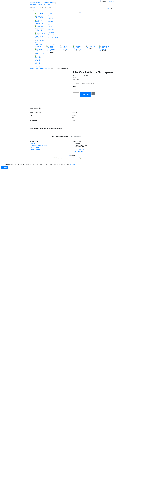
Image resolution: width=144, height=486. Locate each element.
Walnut (50, 24)
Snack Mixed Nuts (53, 37)
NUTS (41, 13)
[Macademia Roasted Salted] (100, 48)
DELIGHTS (38, 50)
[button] (72, 10)
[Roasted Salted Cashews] (74, 48)
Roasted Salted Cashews (78, 47)
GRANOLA (38, 46)
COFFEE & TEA (39, 30)
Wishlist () (111, 1)
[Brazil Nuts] (87, 47)
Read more (73, 164)
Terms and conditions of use (39, 145)
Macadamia (51, 35)
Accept (5, 167)
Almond (50, 13)
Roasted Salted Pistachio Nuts (52, 48)
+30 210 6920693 (80, 149)
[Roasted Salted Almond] (61, 48)
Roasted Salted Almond (65, 47)
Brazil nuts (51, 29)
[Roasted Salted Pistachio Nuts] (47, 49)
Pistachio (50, 16)
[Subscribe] (92, 136)
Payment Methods (49, 2)
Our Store (47, 4)
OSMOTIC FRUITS (40, 23)
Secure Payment (35, 149)
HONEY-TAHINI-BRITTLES (39, 36)
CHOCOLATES (39, 42)
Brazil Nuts (92, 46)
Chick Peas (51, 32)
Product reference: (78, 76)
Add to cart (85, 94)
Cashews (50, 18)
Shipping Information (36, 2)
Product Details (35, 108)
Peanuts (50, 26)
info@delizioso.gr (80, 151)
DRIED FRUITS (39, 17)
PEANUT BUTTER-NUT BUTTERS (39, 62)
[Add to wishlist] (93, 93)
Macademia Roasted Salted (105, 47)
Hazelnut (50, 21)
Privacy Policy (35, 147)
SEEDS (42, 26)
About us (33, 143)
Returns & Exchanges (36, 4)
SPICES (42, 53)
